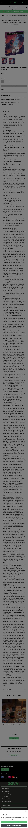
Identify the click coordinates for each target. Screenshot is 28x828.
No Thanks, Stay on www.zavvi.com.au (14, 825)
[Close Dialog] (26, 811)
